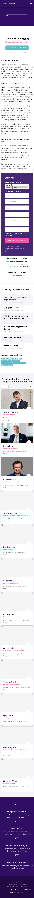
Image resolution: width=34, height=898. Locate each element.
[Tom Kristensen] (17, 399)
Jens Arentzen (10, 513)
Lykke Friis (8, 716)
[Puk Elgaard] (17, 601)
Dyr (20, 358)
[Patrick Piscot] (17, 534)
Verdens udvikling (7, 365)
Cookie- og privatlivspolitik (17, 884)
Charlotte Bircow (11, 581)
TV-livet (23, 363)
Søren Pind (8, 446)
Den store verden (13, 358)
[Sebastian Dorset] (17, 466)
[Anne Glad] (17, 185)
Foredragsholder (17, 275)
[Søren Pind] (17, 433)
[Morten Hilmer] (17, 635)
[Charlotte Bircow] (17, 567)
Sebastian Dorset (11, 479)
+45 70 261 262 (21, 52)
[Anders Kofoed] (17, 187)
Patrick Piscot (9, 547)
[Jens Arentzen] (17, 500)
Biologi (4, 358)
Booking (14, 882)
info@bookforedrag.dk (17, 845)
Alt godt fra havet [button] (12, 308)
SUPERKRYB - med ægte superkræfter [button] (15, 298)
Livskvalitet (16, 360)
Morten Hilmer (10, 648)
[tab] (17, 299)
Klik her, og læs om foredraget (13, 302)
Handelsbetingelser (13, 886)
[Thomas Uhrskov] (17, 669)
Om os (20, 882)
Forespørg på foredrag (17, 48)
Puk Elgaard (8, 614)
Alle (29, 387)
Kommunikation (6, 360)
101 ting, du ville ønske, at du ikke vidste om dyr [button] (16, 317)
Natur (17, 363)
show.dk (9, 3)
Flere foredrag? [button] (11, 346)
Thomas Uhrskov (11, 682)
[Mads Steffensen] (17, 768)
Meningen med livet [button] (13, 337)
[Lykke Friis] (17, 702)
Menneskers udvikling (8, 363)
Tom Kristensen (10, 412)
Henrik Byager (10, 747)
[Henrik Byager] (17, 734)
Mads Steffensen (11, 781)
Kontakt (24, 886)
